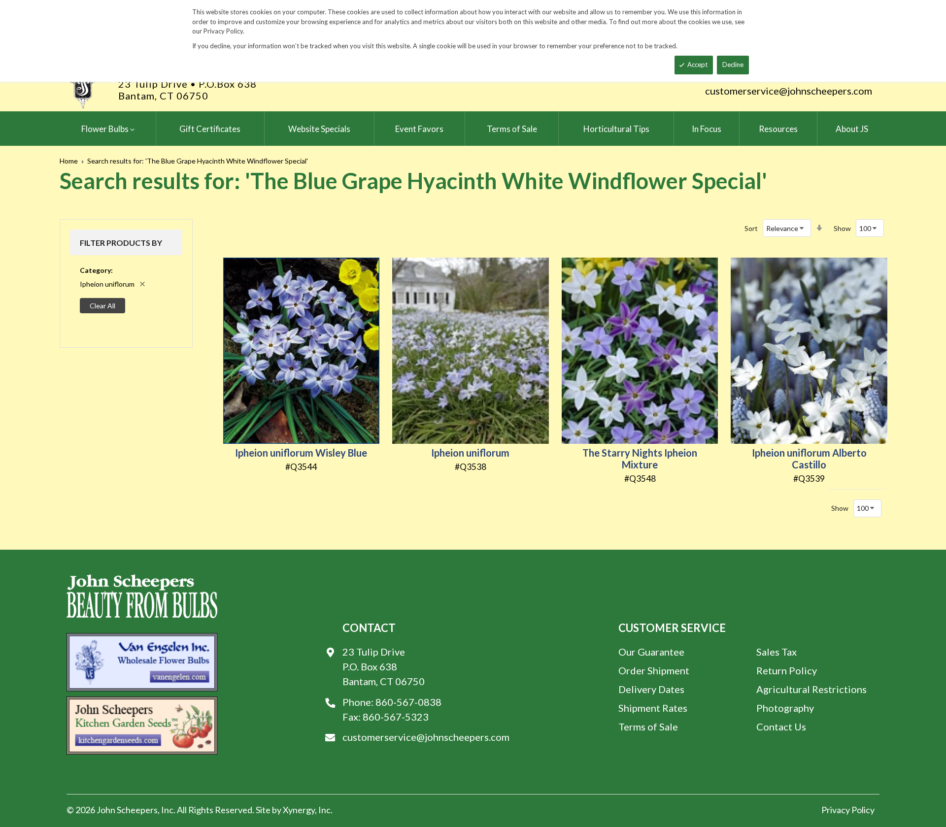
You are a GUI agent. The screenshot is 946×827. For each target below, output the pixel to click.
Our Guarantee (651, 652)
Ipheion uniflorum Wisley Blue (301, 453)
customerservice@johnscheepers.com (788, 91)
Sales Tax (776, 652)
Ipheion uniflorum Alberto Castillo (809, 458)
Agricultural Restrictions (811, 689)
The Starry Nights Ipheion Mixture (639, 458)
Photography (785, 708)
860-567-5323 (396, 717)
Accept (697, 64)
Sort (751, 228)
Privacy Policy (848, 809)
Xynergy (299, 809)
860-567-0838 (408, 702)
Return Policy (786, 670)
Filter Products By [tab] (121, 242)
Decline (732, 64)
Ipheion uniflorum (470, 453)
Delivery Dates (651, 689)
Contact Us (781, 726)
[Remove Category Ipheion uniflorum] (142, 284)
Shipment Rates (652, 708)
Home (69, 161)
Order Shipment (653, 670)
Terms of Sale (648, 726)
